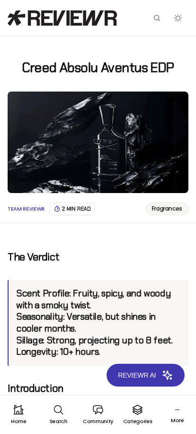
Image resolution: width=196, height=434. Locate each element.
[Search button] (157, 18)
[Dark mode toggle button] (177, 18)
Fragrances (167, 208)
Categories (138, 421)
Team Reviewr (26, 208)
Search (58, 421)
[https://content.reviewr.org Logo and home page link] (62, 18)
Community (98, 421)
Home (19, 421)
